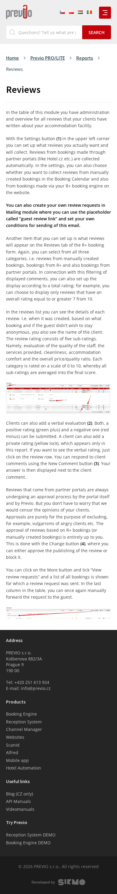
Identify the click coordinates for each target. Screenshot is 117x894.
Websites (15, 737)
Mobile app (17, 760)
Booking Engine (21, 714)
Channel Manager (24, 729)
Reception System (24, 722)
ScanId (13, 745)
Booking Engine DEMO (28, 842)
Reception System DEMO (31, 835)
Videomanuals (20, 809)
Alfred (12, 752)
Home (12, 58)
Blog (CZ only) (19, 794)
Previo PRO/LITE (47, 58)
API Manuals (18, 801)
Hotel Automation (23, 768)
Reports (84, 58)
